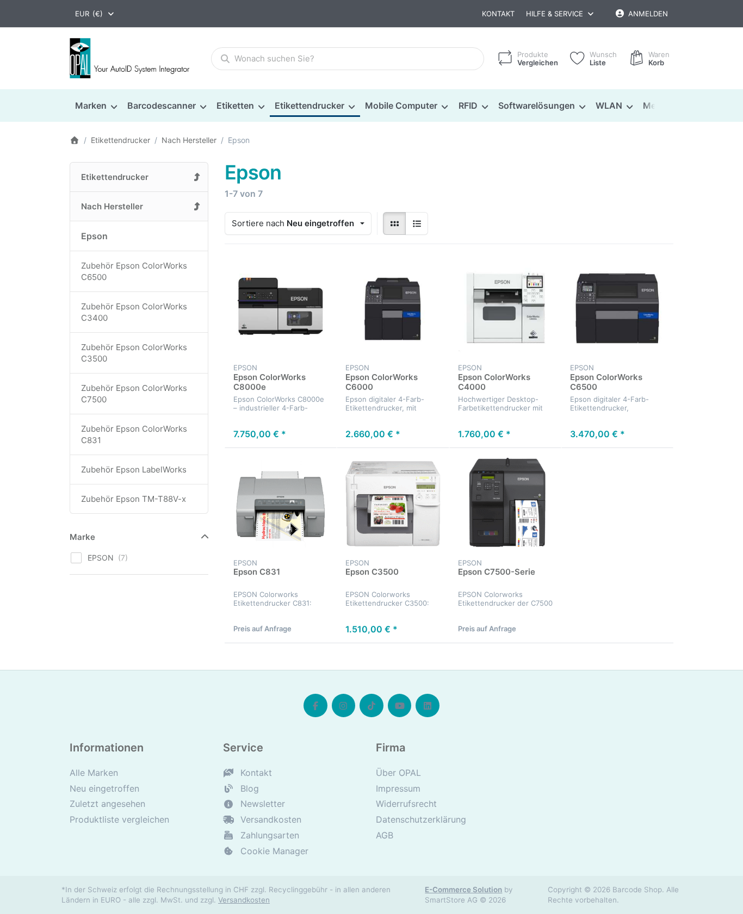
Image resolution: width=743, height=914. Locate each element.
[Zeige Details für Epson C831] (280, 504)
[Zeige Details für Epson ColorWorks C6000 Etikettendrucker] (392, 309)
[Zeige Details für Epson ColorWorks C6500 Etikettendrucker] (617, 309)
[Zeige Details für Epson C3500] (392, 504)
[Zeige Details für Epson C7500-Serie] (505, 504)
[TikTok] (371, 706)
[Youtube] (400, 706)
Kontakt (498, 13)
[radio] (394, 223)
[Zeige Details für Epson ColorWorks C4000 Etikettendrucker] (505, 309)
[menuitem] (96, 106)
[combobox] (95, 13)
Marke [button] (82, 537)
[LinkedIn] (427, 706)
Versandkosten (244, 900)
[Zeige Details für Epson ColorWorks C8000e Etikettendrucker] (280, 309)
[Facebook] (315, 706)
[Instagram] (344, 706)
